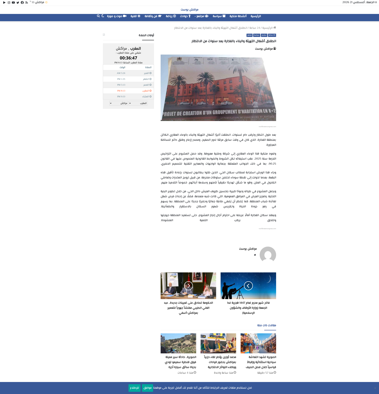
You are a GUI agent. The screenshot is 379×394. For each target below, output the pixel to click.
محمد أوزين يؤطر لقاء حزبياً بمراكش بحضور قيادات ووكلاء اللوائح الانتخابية (220, 362)
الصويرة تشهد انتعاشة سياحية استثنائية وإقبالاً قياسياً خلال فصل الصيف (261, 362)
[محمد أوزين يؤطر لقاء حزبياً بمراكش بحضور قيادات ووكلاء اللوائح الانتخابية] (218, 343)
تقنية (134, 16)
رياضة (169, 16)
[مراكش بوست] (273, 17)
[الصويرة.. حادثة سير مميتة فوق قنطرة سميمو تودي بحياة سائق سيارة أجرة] (178, 343)
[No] (375, 388)
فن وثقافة (151, 16)
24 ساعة (254, 28)
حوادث (184, 16)
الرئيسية (256, 16)
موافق (147, 388)
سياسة (218, 16)
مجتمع (200, 16)
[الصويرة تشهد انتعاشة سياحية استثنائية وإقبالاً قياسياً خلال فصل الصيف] (258, 343)
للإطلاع (134, 388)
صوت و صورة (115, 16)
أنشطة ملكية (238, 16)
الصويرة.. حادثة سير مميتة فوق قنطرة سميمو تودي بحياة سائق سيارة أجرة (180, 362)
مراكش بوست (264, 49)
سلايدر (264, 35)
